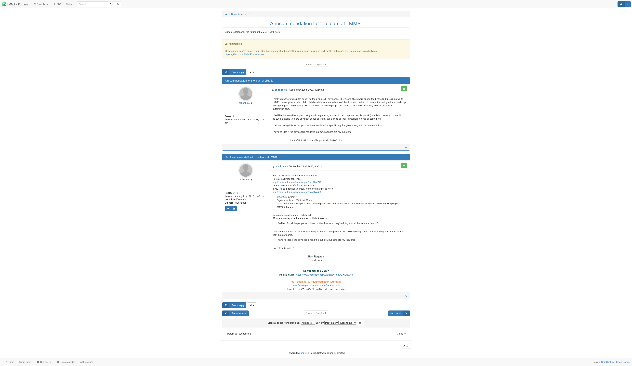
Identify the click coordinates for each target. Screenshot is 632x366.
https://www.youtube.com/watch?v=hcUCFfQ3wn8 (324, 274)
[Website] (228, 208)
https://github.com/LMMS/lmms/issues (244, 54)
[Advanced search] (117, 4)
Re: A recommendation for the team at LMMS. (251, 157)
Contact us (45, 362)
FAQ (58, 4)
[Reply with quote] (404, 88)
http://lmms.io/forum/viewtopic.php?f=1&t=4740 (297, 182)
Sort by (320, 322)
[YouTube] (234, 208)
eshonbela (244, 102)
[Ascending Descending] (347, 323)
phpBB (304, 352)
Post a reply (237, 72)
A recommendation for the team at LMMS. (316, 23)
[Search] (110, 4)
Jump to (401, 333)
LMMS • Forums (17, 4)
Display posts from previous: (284, 322)
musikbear (244, 179)
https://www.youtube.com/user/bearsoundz (316, 285)
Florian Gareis (622, 362)
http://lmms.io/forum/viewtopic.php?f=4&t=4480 (297, 192)
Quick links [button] (42, 4)
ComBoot (606, 362)
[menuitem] (69, 4)
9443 (235, 192)
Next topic (395, 313)
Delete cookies (67, 362)
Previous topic (239, 313)
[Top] (405, 147)
